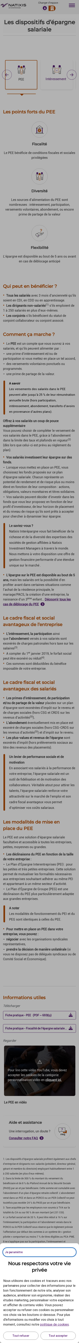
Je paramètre (14, 1252)
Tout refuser (20, 1335)
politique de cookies (54, 1324)
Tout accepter (58, 1335)
